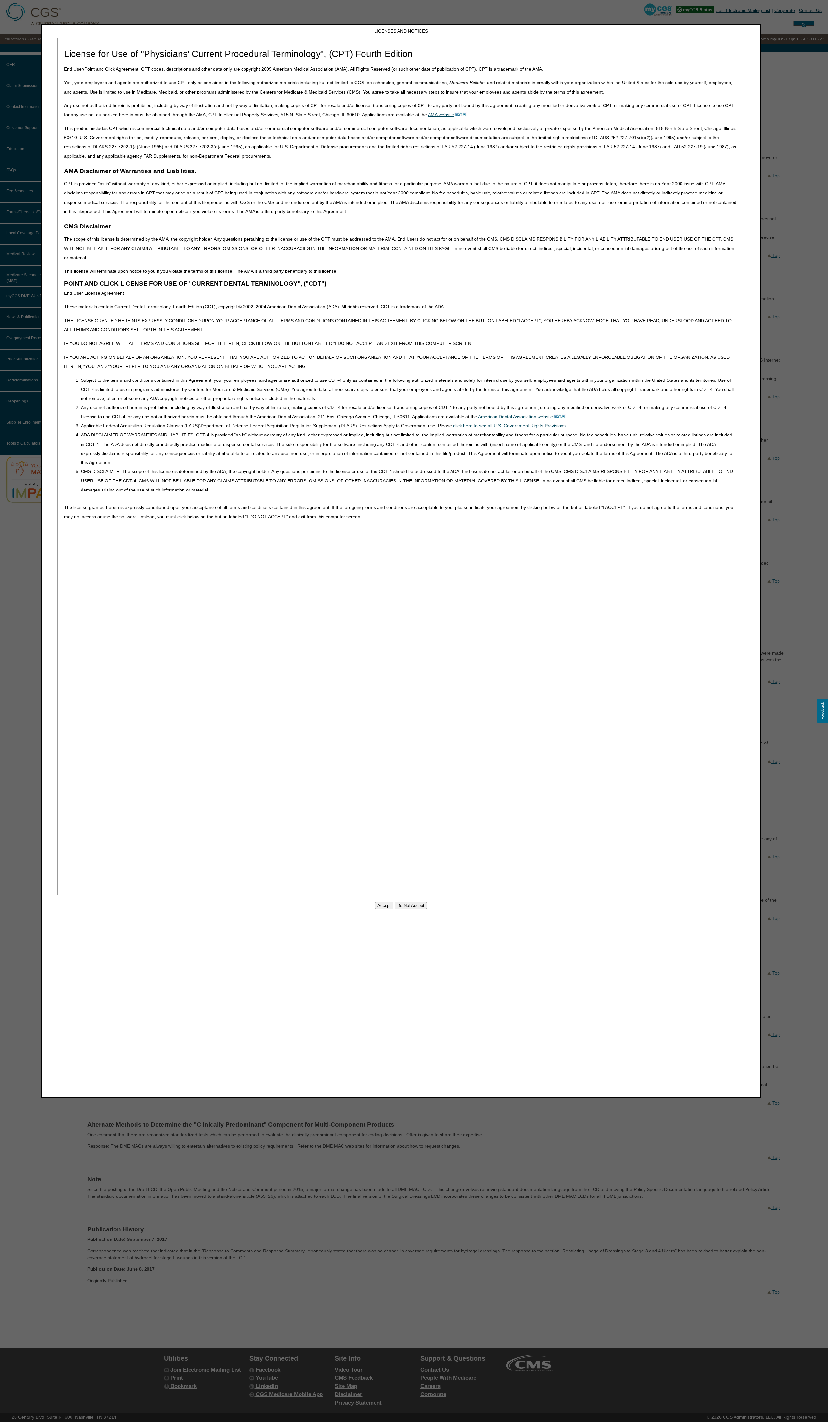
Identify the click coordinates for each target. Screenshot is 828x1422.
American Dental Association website (515, 416)
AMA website (441, 114)
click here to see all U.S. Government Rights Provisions (509, 425)
